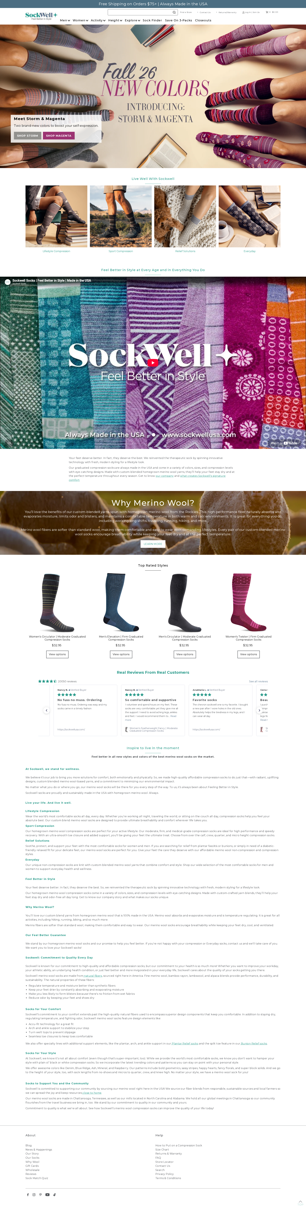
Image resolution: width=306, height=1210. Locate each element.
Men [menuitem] (63, 20)
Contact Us (205, 12)
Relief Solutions (185, 251)
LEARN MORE (153, 543)
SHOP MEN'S (60, 135)
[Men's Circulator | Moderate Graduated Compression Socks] (185, 602)
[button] (46, 710)
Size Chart (162, 1149)
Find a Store (186, 12)
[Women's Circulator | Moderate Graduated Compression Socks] (57, 602)
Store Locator (164, 1161)
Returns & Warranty (168, 1153)
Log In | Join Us (252, 12)
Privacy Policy (164, 1174)
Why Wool (32, 1161)
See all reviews (258, 681)
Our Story (32, 1153)
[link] (85, 729)
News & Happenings (39, 1149)
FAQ (158, 1157)
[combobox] (143, 12)
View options (57, 654)
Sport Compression (121, 251)
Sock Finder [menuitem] (152, 20)
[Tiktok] (54, 1195)
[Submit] (174, 11)
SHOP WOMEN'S (30, 135)
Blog (29, 1145)
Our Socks (32, 1157)
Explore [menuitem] (131, 20)
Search (160, 1170)
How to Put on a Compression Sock (178, 1145)
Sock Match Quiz (37, 1178)
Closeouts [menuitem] (203, 20)
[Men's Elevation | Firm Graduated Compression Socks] (121, 602)
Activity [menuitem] (97, 20)
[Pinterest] (40, 1195)
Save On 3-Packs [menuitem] (178, 20)
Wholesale (33, 1170)
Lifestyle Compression (56, 251)
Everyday (250, 251)
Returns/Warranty (228, 12)
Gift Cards (32, 1165)
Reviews (31, 1174)
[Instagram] (34, 1195)
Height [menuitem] (113, 20)
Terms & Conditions (168, 1178)
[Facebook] (28, 1195)
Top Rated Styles (153, 565)
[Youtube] (47, 1195)
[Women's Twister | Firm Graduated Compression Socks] (248, 602)
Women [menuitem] (79, 20)
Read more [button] (131, 720)
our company (165, 475)
